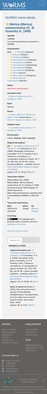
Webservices (30, 350)
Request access (32, 335)
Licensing (11, 216)
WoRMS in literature (10, 343)
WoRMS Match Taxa (33, 345)
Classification (13, 49)
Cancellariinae (18, 70)
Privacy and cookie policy (24, 392)
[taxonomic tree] (13, 231)
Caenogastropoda (20, 60)
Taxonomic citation (15, 177)
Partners (5, 337)
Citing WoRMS (31, 329)
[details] (32, 172)
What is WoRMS (8, 329)
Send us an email (13, 361)
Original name (13, 124)
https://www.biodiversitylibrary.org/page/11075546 (24, 276)
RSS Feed (10, 366)
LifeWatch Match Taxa (34, 348)
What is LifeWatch (9, 332)
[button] (7, 24)
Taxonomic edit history (17, 203)
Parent (10, 111)
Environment (13, 135)
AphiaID (10, 36)
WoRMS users (8, 340)
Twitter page (11, 363)
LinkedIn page (12, 369)
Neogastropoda (19, 62)
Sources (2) (15, 240)
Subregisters (7, 335)
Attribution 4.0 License (16, 224)
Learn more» (43, 381)
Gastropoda (17, 57)
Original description (16, 143)
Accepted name (14, 93)
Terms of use (30, 332)
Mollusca (16, 55)
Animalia (20, 52)
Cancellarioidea (19, 65)
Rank (9, 103)
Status (10, 85)
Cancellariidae (18, 68)
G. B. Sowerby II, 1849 (23, 254)
